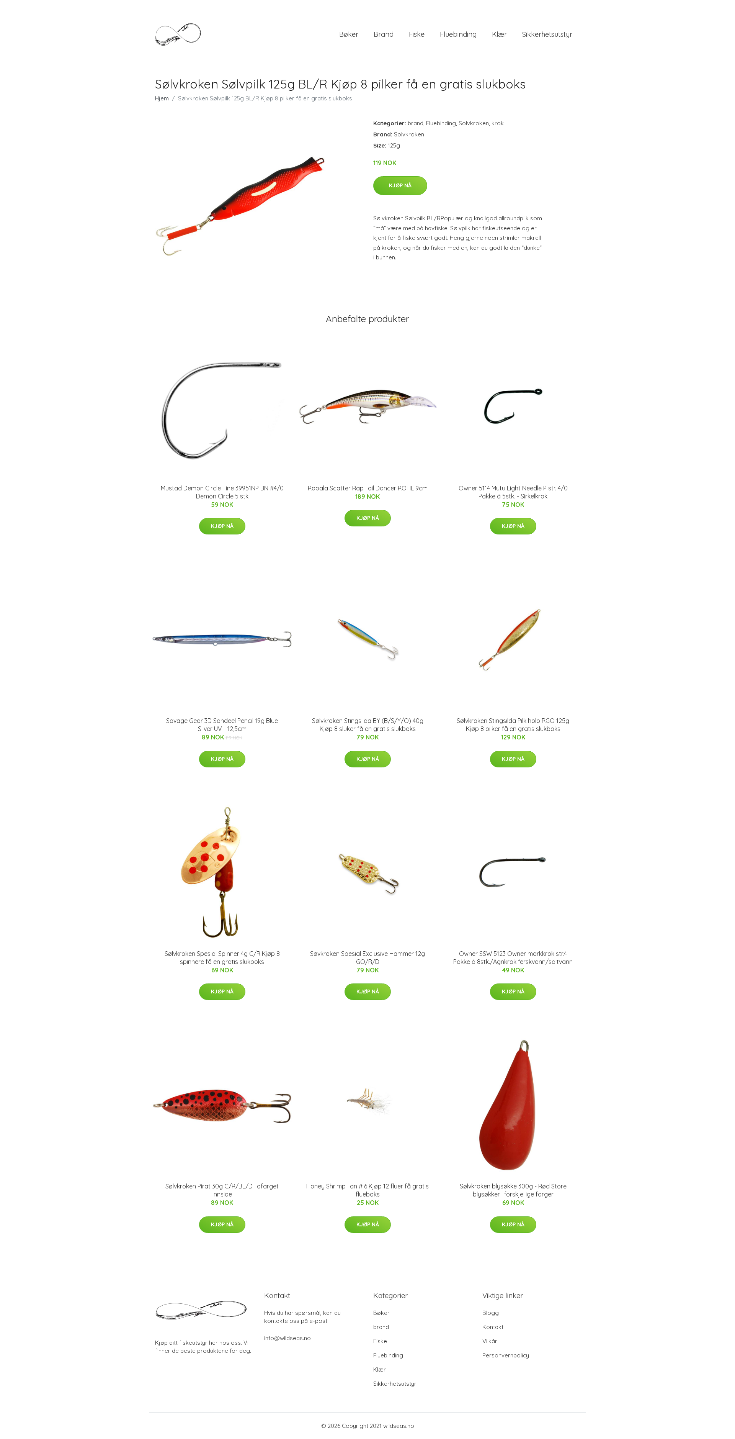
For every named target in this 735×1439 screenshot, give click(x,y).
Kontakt (492, 1327)
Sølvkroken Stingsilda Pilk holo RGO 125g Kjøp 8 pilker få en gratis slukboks (513, 725)
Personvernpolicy (505, 1355)
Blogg (490, 1312)
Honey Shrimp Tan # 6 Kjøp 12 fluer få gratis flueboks (367, 1190)
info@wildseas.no (287, 1338)
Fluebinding (458, 34)
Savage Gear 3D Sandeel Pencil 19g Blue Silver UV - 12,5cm (222, 725)
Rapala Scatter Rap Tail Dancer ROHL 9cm (368, 488)
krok (498, 123)
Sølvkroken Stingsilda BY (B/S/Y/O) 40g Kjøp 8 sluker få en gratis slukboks (367, 725)
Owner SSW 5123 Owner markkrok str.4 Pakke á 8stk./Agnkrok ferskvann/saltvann (513, 957)
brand (384, 34)
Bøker (348, 34)
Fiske (417, 34)
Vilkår (489, 1341)
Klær (499, 34)
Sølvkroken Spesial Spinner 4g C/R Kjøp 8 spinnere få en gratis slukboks (222, 957)
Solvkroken (474, 123)
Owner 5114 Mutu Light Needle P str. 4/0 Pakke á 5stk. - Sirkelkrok (513, 492)
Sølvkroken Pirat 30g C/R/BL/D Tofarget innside (222, 1190)
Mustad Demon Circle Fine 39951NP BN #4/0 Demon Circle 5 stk (222, 492)
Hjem (162, 98)
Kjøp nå (400, 185)
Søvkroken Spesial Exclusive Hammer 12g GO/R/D (367, 957)
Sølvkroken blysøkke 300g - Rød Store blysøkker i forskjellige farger (513, 1190)
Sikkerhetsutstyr (547, 34)
